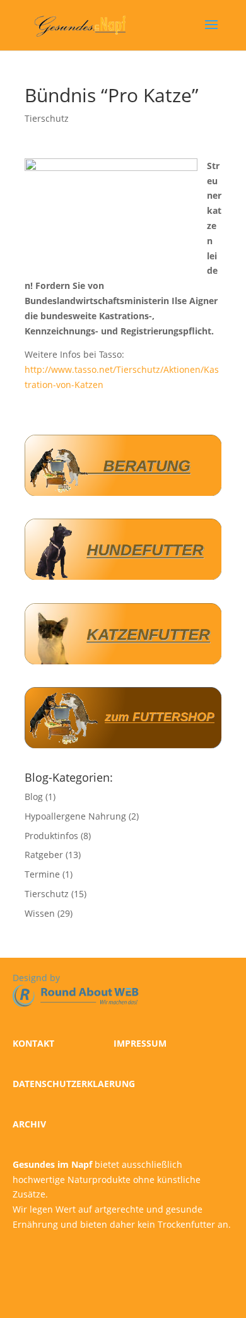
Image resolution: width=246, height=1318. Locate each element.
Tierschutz (47, 118)
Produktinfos (51, 836)
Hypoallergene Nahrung (75, 816)
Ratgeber (44, 855)
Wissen (40, 913)
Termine (42, 874)
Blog (34, 797)
